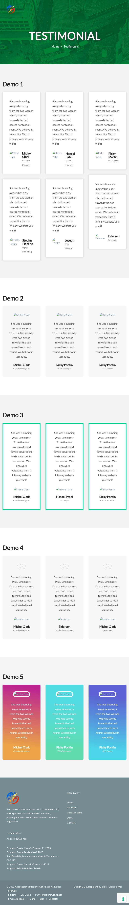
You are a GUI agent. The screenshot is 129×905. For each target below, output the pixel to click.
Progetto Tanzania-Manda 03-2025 (25, 852)
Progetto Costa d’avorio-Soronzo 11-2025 (29, 848)
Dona (70, 817)
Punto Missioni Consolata (48, 894)
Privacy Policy (14, 832)
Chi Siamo (72, 807)
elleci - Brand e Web (112, 886)
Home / (56, 46)
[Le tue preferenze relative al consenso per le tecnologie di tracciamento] (123, 899)
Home (70, 802)
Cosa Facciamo (74, 812)
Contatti (71, 822)
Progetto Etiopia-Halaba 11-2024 (24, 868)
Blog (42, 898)
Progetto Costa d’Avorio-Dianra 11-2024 (28, 864)
